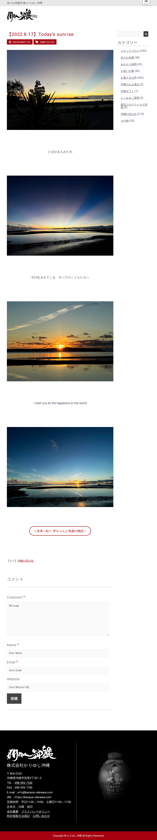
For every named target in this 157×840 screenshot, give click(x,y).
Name (13, 645)
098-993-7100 (23, 783)
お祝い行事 (127, 71)
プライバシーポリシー (35, 811)
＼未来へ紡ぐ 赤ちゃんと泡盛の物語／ (60, 531)
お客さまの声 (129, 77)
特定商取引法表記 (18, 816)
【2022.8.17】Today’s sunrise (40, 34)
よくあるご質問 (130, 97)
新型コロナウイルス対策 (134, 106)
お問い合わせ (41, 816)
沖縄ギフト (127, 91)
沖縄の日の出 (26, 560)
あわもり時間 (129, 64)
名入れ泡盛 (127, 57)
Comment (16, 597)
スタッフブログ (130, 50)
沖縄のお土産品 (130, 84)
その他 (125, 120)
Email (12, 662)
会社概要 (12, 811)
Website (13, 679)
